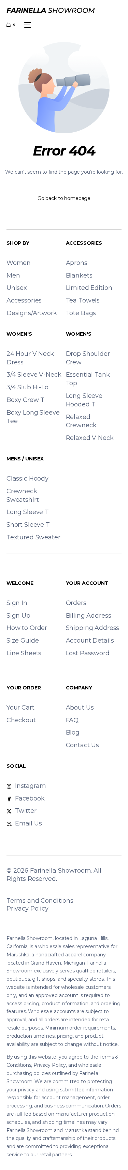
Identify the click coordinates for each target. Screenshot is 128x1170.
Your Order (23, 688)
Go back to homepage (64, 198)
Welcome (19, 583)
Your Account (87, 583)
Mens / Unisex (25, 459)
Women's (19, 334)
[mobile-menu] (26, 25)
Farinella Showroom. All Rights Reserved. (53, 875)
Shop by (17, 243)
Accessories (84, 243)
